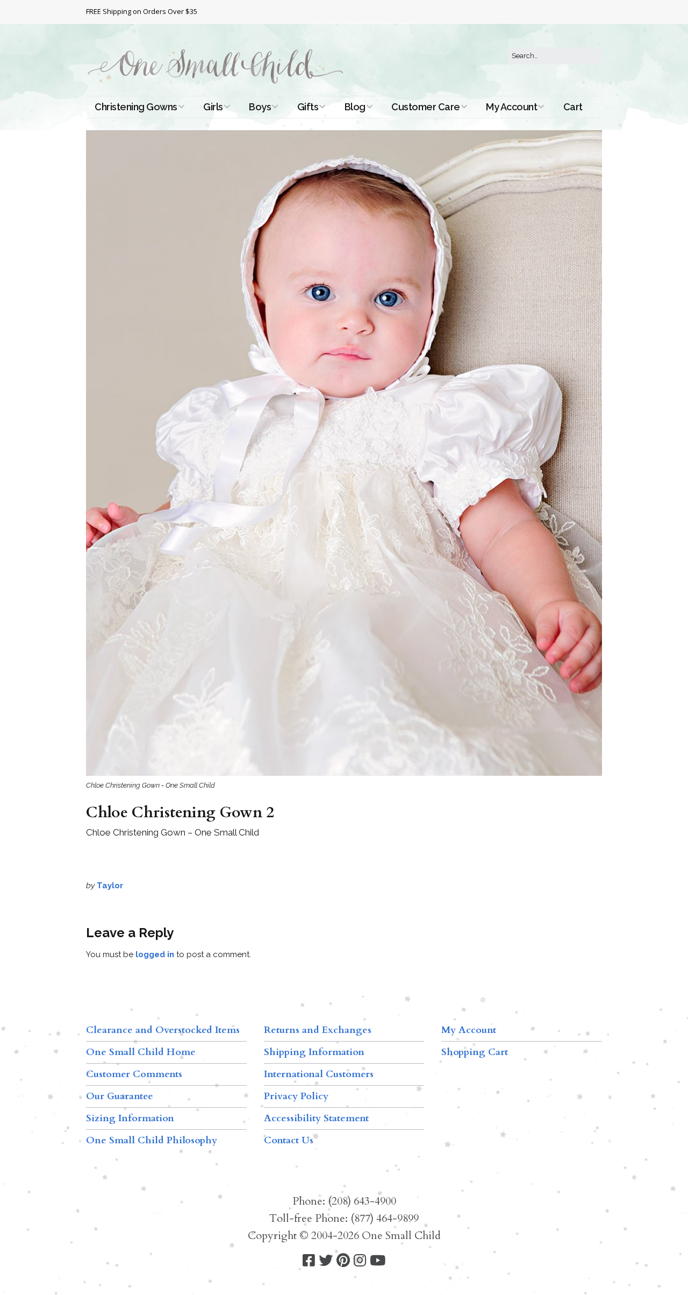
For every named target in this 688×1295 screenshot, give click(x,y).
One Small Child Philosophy (151, 1140)
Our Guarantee (119, 1096)
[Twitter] (326, 1260)
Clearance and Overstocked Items (163, 1030)
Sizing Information (130, 1118)
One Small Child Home (141, 1052)
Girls (213, 106)
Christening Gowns (136, 106)
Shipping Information (314, 1052)
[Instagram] (360, 1260)
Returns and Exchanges (317, 1030)
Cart (573, 106)
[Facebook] (309, 1260)
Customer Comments (134, 1074)
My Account (511, 106)
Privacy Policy (296, 1096)
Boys (260, 106)
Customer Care (425, 106)
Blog (355, 106)
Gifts (308, 106)
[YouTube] (377, 1260)
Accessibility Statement (316, 1118)
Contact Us (288, 1140)
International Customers (319, 1074)
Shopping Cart (474, 1052)
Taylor (110, 885)
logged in (154, 954)
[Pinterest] (343, 1260)
